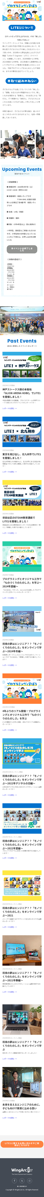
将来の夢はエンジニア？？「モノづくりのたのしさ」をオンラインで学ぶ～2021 (22, 911)
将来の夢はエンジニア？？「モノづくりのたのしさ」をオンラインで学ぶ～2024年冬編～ (22, 647)
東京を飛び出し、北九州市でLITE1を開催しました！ (21, 456)
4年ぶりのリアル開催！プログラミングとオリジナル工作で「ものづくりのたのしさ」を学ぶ (22, 714)
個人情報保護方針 (22, 1186)
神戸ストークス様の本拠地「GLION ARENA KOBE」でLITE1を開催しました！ (21, 393)
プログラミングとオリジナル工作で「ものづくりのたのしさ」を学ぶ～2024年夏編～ (22, 582)
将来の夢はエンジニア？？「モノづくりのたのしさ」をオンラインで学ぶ (22, 1045)
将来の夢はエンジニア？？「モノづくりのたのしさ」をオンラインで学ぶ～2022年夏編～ (22, 844)
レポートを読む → (9, 408)
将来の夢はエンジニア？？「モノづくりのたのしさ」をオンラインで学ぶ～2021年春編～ (22, 976)
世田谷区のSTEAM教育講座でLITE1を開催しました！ (18, 519)
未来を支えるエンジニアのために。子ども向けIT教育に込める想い (21, 1106)
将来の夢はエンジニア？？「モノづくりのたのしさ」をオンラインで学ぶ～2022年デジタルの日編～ (22, 779)
